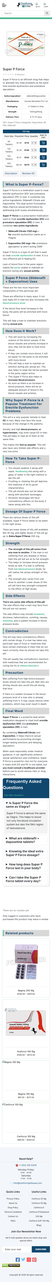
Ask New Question (13, 795)
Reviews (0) (28, 173)
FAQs (13, 1221)
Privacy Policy (13, 1198)
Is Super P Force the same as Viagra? (22, 804)
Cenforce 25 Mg (39, 1198)
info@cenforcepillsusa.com (28, 1183)
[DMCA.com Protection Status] (11, 1266)
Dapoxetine (37, 122)
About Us (13, 1203)
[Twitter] (23, 1260)
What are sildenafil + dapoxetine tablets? (22, 840)
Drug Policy (13, 1207)
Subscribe (40, 1249)
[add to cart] (43, 143)
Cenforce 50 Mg (39, 1203)
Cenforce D (39, 1207)
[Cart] (46, 6)
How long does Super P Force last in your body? (24, 866)
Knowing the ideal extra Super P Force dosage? (24, 853)
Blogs (38, 1225)
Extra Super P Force (19, 536)
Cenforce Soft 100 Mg (39, 1221)
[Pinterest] (34, 1260)
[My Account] (38, 6)
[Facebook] (18, 1260)
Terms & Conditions (13, 1212)
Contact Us (13, 1216)
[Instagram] (29, 1260)
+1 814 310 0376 (27, 1165)
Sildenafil (11, 125)
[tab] (11, 173)
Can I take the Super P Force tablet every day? (23, 879)
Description (11, 173)
